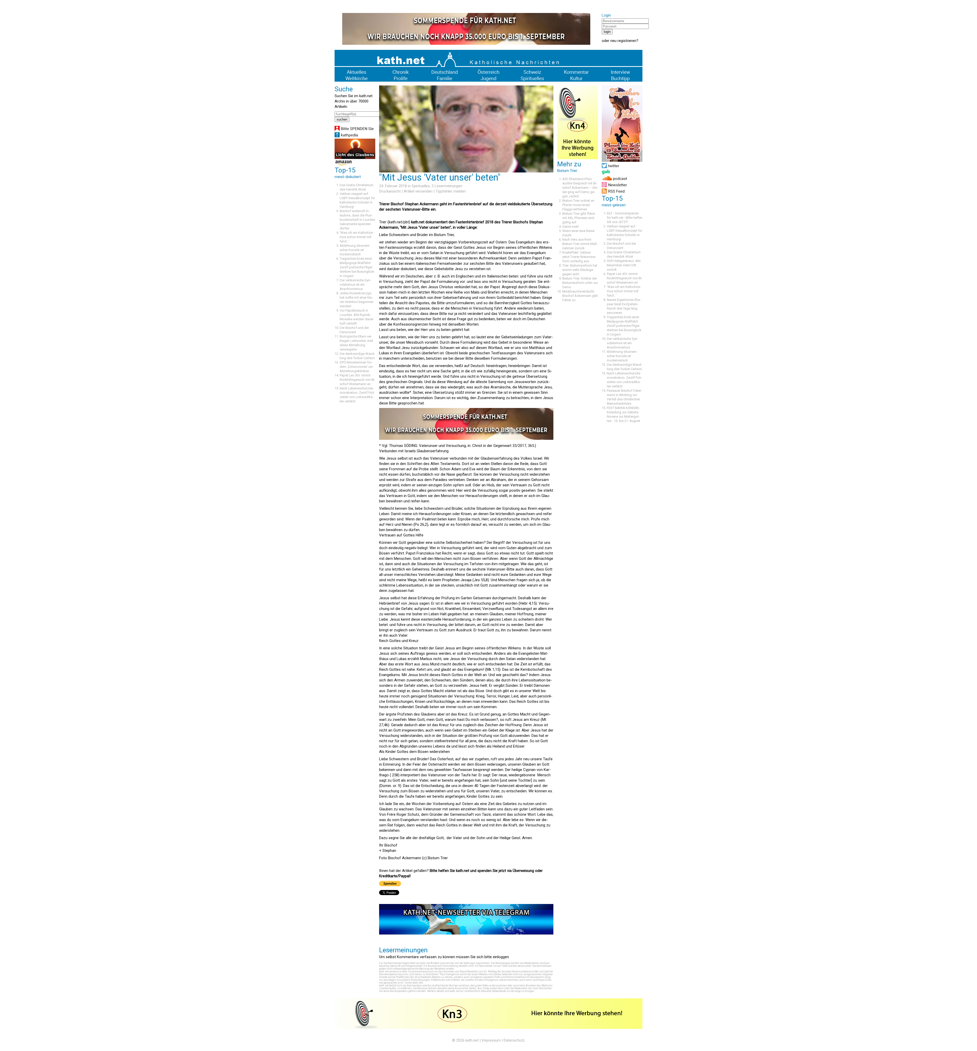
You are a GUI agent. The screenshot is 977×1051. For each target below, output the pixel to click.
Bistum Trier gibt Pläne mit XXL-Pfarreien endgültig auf (578, 218)
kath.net (472, 1040)
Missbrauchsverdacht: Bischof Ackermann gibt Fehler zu (580, 295)
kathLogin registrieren (477, 963)
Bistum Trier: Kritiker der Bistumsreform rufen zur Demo (580, 282)
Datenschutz (514, 1040)
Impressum (491, 1040)
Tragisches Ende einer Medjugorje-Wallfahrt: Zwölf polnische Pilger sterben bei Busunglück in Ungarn (357, 267)
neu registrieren (623, 40)
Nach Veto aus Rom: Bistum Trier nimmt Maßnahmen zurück (580, 244)
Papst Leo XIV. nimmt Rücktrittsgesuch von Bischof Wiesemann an (357, 379)
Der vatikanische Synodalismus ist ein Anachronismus (355, 284)
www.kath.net (414, 982)
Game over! (570, 226)
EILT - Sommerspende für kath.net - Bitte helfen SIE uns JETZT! (624, 217)
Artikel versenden (418, 191)
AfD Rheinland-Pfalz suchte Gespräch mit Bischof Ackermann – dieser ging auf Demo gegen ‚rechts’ (580, 187)
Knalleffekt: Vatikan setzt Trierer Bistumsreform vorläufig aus (579, 257)
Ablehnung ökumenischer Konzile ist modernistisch (355, 250)
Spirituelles (421, 186)
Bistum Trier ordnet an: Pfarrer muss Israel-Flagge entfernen (578, 205)
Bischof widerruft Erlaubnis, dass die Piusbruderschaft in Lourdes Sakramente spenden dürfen (357, 219)
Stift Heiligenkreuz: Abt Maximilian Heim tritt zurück (624, 265)
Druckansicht (390, 191)
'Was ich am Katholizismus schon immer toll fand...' (357, 237)
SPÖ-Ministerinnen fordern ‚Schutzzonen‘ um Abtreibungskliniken (356, 366)
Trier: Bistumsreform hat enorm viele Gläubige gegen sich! (579, 270)
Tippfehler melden (451, 191)
